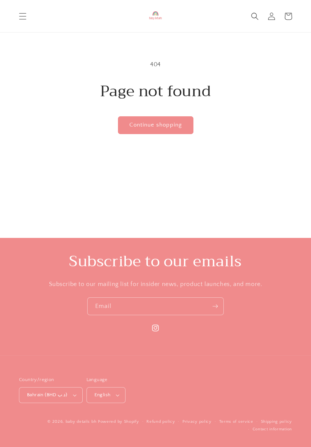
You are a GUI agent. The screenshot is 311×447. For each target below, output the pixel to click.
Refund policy (160, 421)
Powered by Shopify (118, 421)
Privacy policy (197, 421)
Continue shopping (155, 125)
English (102, 394)
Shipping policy (276, 421)
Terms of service (236, 421)
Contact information (272, 429)
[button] (22, 16)
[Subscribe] (215, 306)
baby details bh (81, 421)
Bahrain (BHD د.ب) (47, 394)
